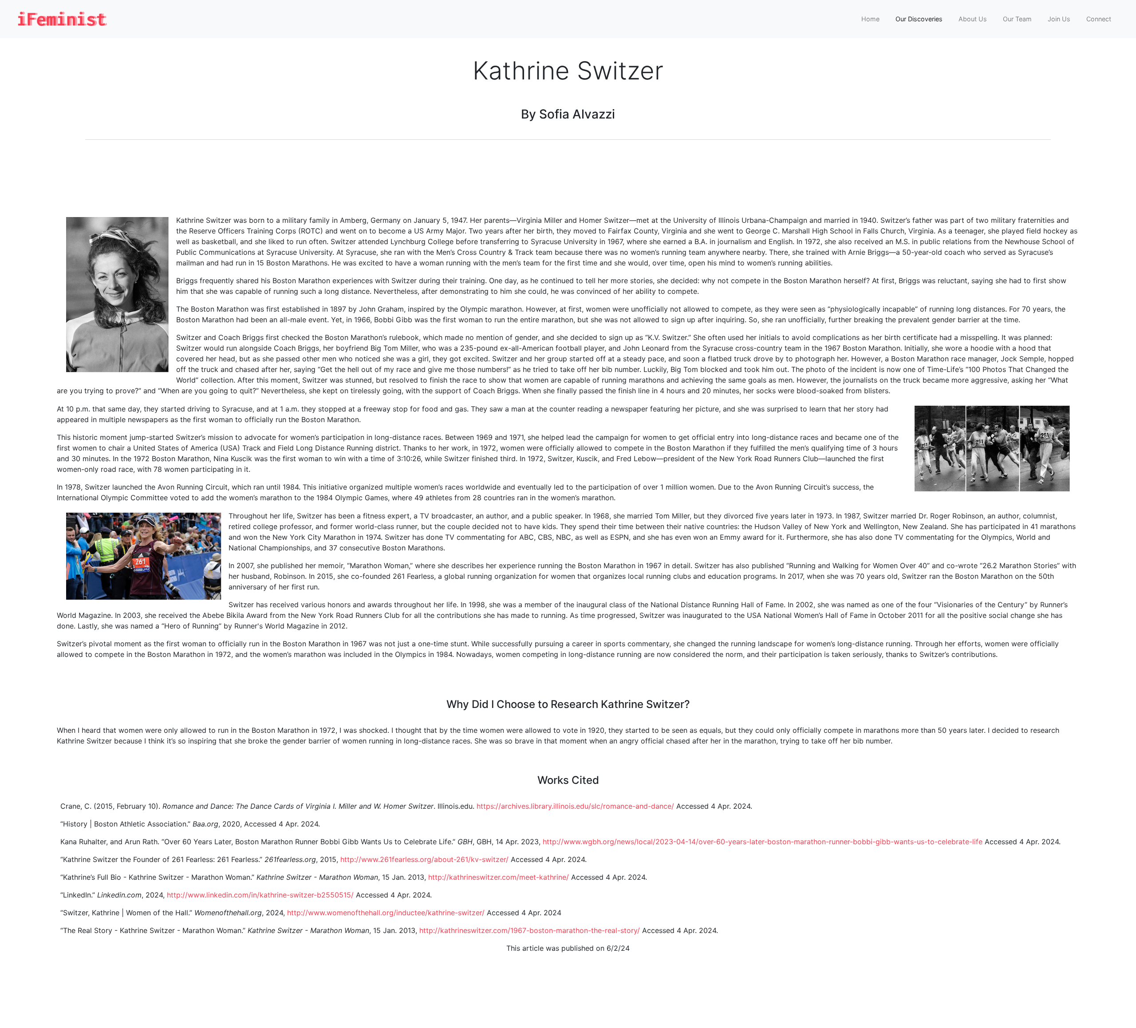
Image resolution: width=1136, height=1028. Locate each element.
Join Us (1059, 19)
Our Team (1017, 19)
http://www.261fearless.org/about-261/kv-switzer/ (424, 859)
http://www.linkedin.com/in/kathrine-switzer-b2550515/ (260, 894)
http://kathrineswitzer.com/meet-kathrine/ (498, 877)
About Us (972, 19)
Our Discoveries (919, 19)
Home (870, 19)
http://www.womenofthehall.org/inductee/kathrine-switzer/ (386, 912)
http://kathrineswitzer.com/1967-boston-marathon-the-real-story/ (529, 930)
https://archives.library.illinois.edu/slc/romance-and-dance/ (575, 806)
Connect (1098, 19)
